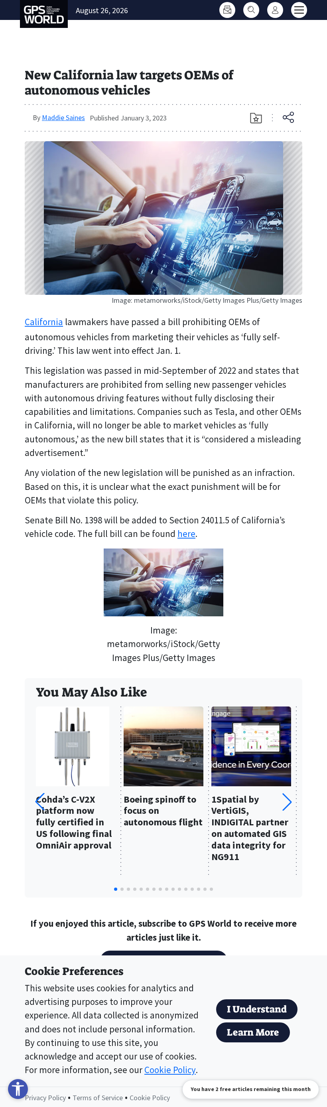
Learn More (253, 1032)
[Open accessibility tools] (18, 1089)
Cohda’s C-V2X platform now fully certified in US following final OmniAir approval (74, 822)
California (44, 322)
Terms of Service (98, 1097)
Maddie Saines (63, 117)
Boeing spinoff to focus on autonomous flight (163, 811)
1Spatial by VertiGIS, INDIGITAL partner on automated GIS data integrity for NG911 (249, 828)
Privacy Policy (45, 1097)
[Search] (251, 10)
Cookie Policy (170, 1069)
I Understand (257, 1009)
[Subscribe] (227, 10)
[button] (287, 802)
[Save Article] (256, 118)
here (186, 533)
